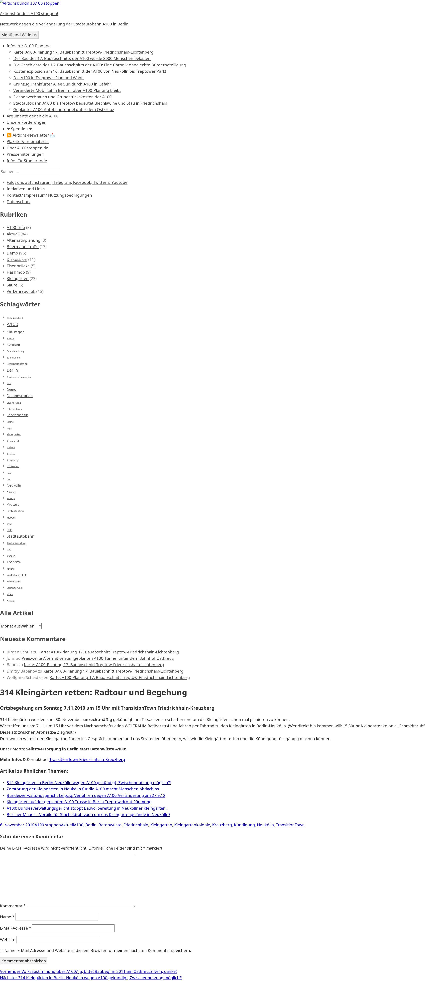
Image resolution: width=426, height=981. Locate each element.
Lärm (9, 479)
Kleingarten (14, 434)
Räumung (11, 518)
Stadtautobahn (21, 536)
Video (10, 594)
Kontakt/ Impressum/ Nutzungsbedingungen (49, 195)
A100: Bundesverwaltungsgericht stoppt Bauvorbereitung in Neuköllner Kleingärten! (87, 808)
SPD (9, 530)
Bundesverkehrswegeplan (19, 377)
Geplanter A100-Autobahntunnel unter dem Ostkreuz (63, 109)
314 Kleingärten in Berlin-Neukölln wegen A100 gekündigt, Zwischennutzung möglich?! (89, 782)
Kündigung (244, 824)
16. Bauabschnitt (15, 317)
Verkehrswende (14, 581)
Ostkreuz (11, 492)
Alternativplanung (23, 240)
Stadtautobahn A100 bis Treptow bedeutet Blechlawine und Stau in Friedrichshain (90, 103)
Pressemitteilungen (25, 154)
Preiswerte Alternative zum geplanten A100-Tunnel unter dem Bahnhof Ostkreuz (98, 658)
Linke (9, 472)
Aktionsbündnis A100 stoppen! (29, 13)
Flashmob (16, 272)
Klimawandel (13, 441)
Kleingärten (18, 278)
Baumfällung (13, 357)
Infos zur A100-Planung (29, 45)
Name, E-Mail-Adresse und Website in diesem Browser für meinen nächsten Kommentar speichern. (97, 950)
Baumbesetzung (15, 351)
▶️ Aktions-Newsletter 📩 (31, 135)
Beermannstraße (23, 246)
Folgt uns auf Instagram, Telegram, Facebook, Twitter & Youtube (67, 182)
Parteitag (11, 498)
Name (7, 916)
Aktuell (13, 234)
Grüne (10, 421)
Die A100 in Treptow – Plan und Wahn (48, 77)
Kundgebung (12, 460)
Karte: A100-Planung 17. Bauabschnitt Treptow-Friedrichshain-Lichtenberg (83, 52)
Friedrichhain (135, 824)
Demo (12, 253)
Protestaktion (15, 511)
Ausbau (10, 338)
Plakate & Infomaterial (28, 141)
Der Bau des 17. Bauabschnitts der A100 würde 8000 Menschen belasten (82, 58)
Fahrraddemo (14, 409)
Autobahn (13, 345)
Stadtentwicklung (16, 543)
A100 (12, 324)
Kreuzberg (11, 454)
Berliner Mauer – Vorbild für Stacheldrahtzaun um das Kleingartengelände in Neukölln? (88, 814)
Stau (9, 549)
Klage (9, 428)
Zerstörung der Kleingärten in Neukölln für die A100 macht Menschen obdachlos (83, 789)
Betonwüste (110, 824)
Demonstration (20, 395)
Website (7, 939)
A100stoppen (15, 332)
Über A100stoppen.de (27, 148)
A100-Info (16, 227)
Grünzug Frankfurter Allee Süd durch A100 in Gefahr (62, 84)
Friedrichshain (17, 415)
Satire (12, 285)
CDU (9, 383)
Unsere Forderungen (26, 122)
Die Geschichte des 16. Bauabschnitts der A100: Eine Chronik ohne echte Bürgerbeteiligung (99, 65)
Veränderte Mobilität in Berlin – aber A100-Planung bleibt (67, 90)
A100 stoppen (48, 824)
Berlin (12, 370)
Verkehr (10, 568)
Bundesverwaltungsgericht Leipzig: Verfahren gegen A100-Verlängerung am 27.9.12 (86, 795)
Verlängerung (14, 587)
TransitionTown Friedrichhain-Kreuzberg (87, 759)
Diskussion (17, 259)
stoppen (11, 555)
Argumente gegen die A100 (33, 116)
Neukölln (14, 485)
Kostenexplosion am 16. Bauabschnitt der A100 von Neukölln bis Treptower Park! (89, 71)
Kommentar (13, 905)
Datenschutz (18, 201)
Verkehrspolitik (21, 291)
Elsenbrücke (18, 265)
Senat (9, 524)
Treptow (14, 561)
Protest (13, 504)
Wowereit (10, 601)
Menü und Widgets (19, 34)
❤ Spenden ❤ (19, 128)
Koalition (11, 447)
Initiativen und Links (26, 188)
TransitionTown (290, 824)
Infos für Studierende (27, 160)
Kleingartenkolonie (192, 824)
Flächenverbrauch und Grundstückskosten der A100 (62, 96)
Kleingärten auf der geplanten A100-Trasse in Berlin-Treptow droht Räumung (79, 801)
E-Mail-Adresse (15, 928)
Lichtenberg (13, 466)
